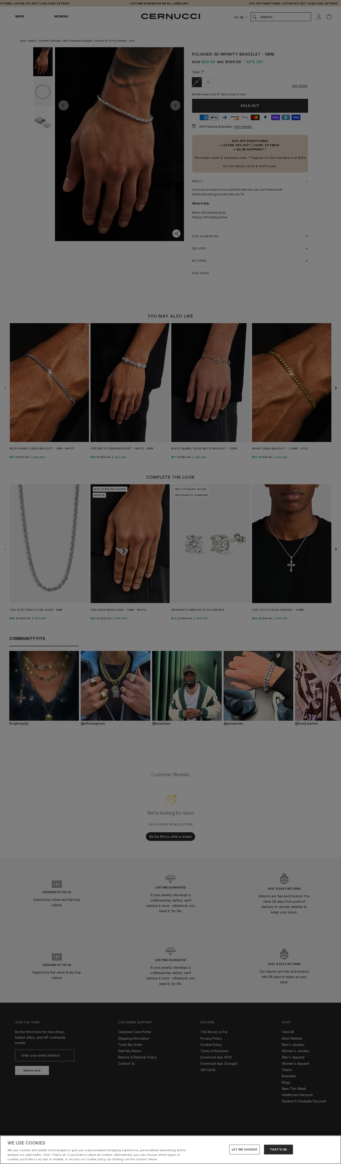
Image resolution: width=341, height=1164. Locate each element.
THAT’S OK (278, 1149)
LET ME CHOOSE (244, 1149)
